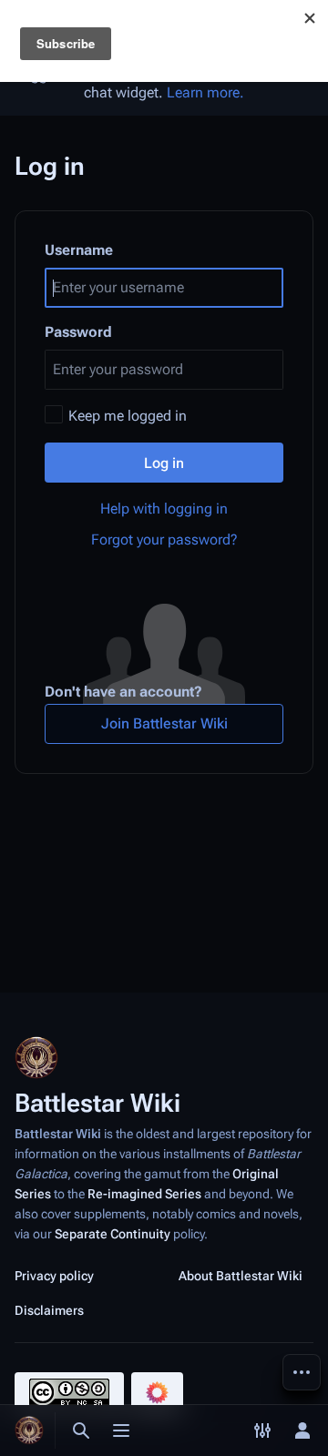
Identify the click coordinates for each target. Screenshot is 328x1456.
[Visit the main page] (29, 1430)
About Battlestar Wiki (240, 1275)
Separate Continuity (112, 1234)
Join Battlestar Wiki (164, 723)
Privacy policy (54, 1275)
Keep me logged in (127, 415)
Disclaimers (49, 1310)
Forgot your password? (164, 539)
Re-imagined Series (144, 1193)
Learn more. (205, 92)
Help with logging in (164, 508)
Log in (164, 463)
